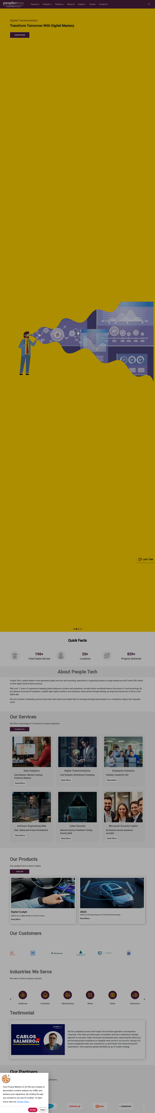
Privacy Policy (23, 1102)
